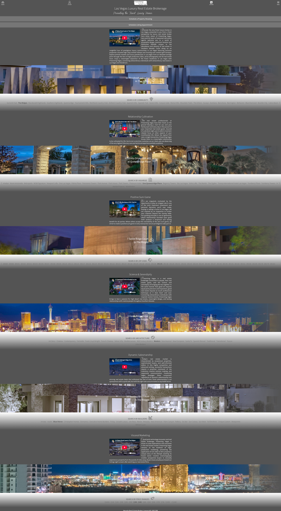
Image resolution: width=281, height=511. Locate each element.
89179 (266, 264)
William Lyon (140, 425)
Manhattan (5, 183)
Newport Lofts (52, 183)
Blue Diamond (251, 103)
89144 (195, 264)
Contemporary (70, 341)
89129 (136, 264)
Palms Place (76, 183)
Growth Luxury (122, 421)
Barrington (231, 103)
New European (178, 341)
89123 (118, 264)
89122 (112, 264)
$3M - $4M (137, 502)
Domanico (84, 421)
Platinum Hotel (135, 183)
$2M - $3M (128, 502)
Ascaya (206, 103)
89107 (47, 264)
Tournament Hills (81, 103)
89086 (11, 264)
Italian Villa (118, 341)
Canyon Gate (164, 103)
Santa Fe (188, 341)
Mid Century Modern (145, 341)
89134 (153, 264)
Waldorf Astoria (119, 186)
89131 (147, 264)
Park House (113, 183)
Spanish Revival (199, 341)
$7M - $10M (165, 502)
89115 (76, 264)
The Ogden (212, 183)
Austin (49, 421)
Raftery (178, 421)
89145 (201, 264)
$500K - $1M (109, 502)
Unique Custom (224, 421)
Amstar (43, 421)
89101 (17, 264)
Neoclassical (167, 341)
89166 (249, 264)
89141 (177, 264)
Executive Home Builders (99, 421)
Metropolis (28, 183)
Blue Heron (58, 421)
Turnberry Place (254, 183)
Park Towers (123, 183)
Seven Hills (153, 103)
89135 (159, 264)
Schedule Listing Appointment (140, 25)
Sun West (202, 421)
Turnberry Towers (268, 183)
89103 (29, 264)
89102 (23, 264)
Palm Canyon (169, 421)
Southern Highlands (54, 103)
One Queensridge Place (152, 183)
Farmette (80, 341)
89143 (189, 264)
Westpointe (235, 421)
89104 (35, 264)
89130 (141, 264)
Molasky (146, 421)
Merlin (139, 421)
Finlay (112, 421)
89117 (82, 264)
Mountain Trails (186, 103)
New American (156, 421)
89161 (243, 264)
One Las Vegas (64, 183)
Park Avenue (102, 183)
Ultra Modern (140, 344)
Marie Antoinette (16, 183)
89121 (106, 264)
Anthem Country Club (117, 103)
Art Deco (52, 341)
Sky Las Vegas (182, 183)
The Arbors (197, 103)
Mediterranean (130, 341)
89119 (94, 264)
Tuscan (229, 341)
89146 (207, 264)
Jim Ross (132, 421)
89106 (41, 264)
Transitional (221, 341)
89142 (183, 264)
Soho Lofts (193, 183)
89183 (272, 264)
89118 (88, 264)
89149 (225, 264)
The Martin (202, 183)
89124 (124, 264)
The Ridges (22, 103)
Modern (157, 341)
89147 (213, 264)
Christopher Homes (71, 421)
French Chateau (107, 341)
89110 (64, 264)
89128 (130, 264)
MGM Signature (40, 183)
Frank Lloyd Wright (92, 341)
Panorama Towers (89, 183)
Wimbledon (130, 186)
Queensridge (69, 103)
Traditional (211, 341)
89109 (58, 264)
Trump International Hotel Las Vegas (232, 183)
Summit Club (12, 103)
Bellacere (240, 103)
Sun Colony (193, 421)
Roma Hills (175, 103)
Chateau (59, 341)
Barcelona (222, 103)
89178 (260, 264)
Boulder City (262, 103)
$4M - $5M (147, 502)
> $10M (174, 502)
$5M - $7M (156, 502)
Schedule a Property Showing (140, 19)
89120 (100, 264)
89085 (5, 264)
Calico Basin (273, 103)
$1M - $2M (119, 502)
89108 (53, 264)
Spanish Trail (143, 103)
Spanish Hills (132, 103)
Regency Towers (169, 183)
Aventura (213, 103)
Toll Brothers (212, 421)
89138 (166, 264)
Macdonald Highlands (37, 103)
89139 (171, 264)
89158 (237, 264)
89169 (254, 264)
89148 (219, 264)
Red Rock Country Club (99, 103)
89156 (231, 264)
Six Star (185, 421)
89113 (70, 264)
